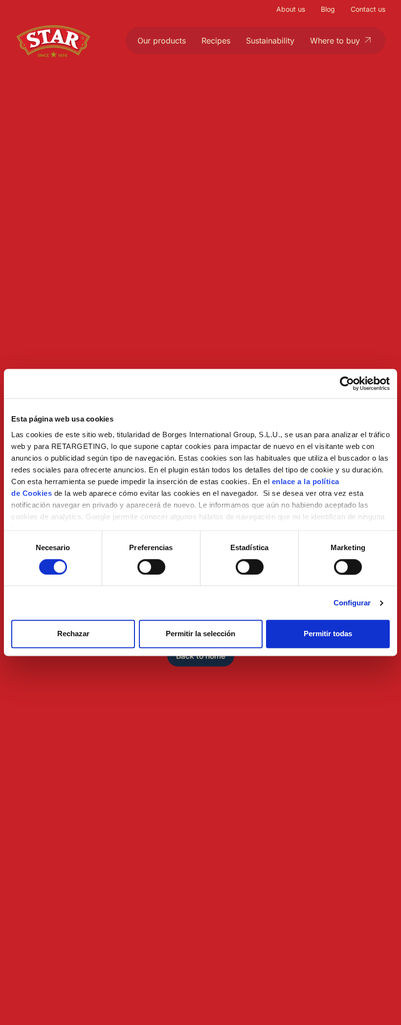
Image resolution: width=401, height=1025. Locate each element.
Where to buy (335, 40)
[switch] (151, 567)
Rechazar (73, 634)
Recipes (215, 40)
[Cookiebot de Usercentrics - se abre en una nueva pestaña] (347, 383)
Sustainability (270, 40)
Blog (328, 9)
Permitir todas (328, 634)
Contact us (368, 9)
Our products (161, 40)
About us (290, 9)
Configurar (352, 603)
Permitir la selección (200, 634)
